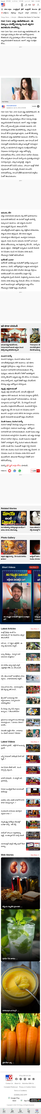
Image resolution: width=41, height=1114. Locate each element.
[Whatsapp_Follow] (19, 470)
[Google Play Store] (14, 1099)
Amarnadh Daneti (11, 105)
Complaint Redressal (11, 1087)
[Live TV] (33, 5)
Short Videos (8, 567)
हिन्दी (8, 1)
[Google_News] (14, 470)
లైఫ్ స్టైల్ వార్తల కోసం (13, 465)
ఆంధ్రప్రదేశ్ (28, 9)
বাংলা (32, 1)
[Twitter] (21, 1079)
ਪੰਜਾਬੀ (37, 1)
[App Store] (27, 1101)
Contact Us (9, 1083)
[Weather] (25, 5)
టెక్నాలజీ (20, 13)
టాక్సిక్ (27, 13)
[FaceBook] (16, 1079)
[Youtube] (9, 470)
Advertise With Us (28, 1083)
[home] (2, 9)
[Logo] (3, 5)
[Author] (3, 107)
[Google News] (33, 1079)
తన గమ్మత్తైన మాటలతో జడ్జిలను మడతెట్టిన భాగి (17, 618)
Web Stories (7, 855)
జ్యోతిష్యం (13, 13)
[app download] (21, 4)
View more (33, 567)
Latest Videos (8, 741)
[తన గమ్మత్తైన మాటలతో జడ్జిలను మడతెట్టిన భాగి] (16, 596)
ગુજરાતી (27, 1)
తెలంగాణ (34, 9)
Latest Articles (8, 628)
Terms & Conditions (20, 1090)
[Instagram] (25, 1079)
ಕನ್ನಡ (15, 1)
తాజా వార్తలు (8, 9)
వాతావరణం (34, 13)
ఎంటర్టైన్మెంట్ (16, 9)
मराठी (21, 1)
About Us (18, 1083)
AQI (29, 5)
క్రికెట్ (22, 9)
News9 (3, 1)
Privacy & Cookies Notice (27, 1087)
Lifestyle (13, 17)
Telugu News (5, 17)
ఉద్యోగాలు (6, 13)
